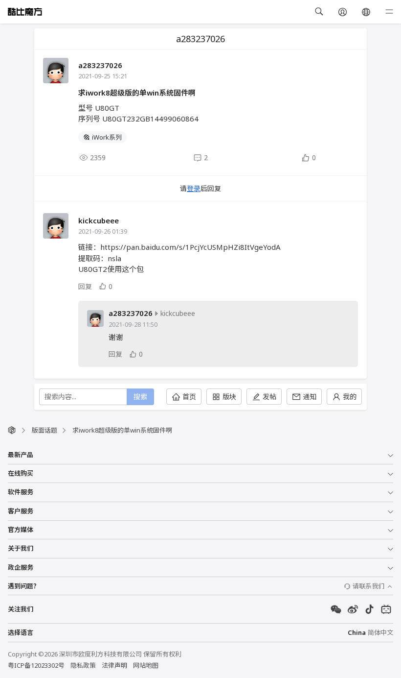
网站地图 (145, 665)
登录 (193, 188)
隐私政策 (83, 665)
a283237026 (100, 65)
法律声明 (114, 665)
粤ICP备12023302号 (36, 665)
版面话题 (44, 430)
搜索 (140, 396)
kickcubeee (98, 220)
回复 (85, 286)
